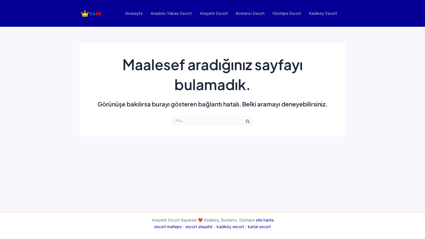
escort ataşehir (199, 226)
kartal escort (259, 226)
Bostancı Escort (250, 13)
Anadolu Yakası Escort (171, 13)
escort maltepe (168, 226)
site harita (265, 220)
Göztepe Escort (286, 13)
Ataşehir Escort (214, 13)
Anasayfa (134, 13)
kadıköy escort (230, 226)
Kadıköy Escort (323, 13)
